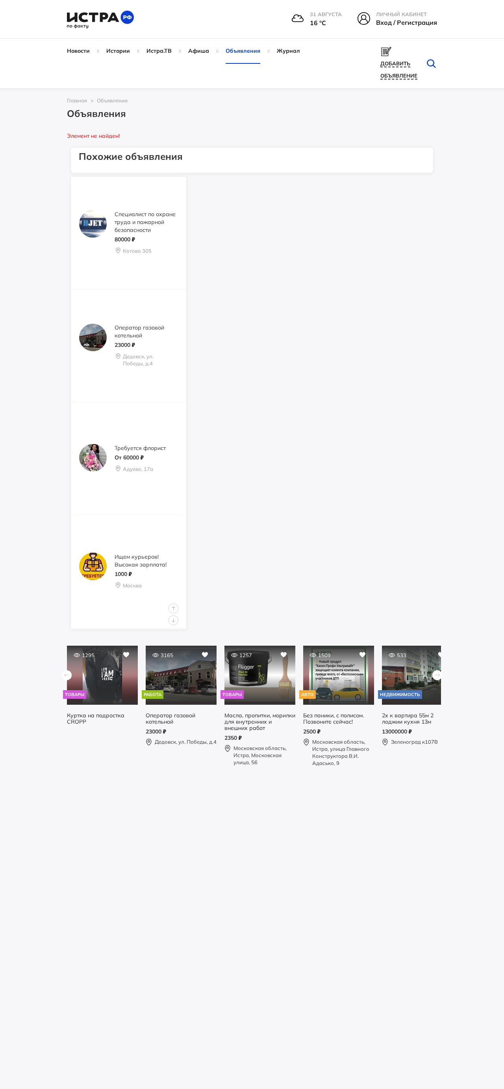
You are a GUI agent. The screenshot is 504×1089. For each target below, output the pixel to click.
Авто (307, 694)
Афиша (198, 50)
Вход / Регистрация (406, 22)
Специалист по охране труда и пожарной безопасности (145, 222)
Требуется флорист (140, 447)
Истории (118, 50)
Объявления (243, 50)
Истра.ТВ (159, 50)
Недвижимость (400, 694)
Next (173, 620)
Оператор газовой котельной (139, 331)
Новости (78, 50)
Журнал (288, 50)
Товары (74, 694)
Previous (173, 608)
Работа (152, 694)
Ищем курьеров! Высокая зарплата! (141, 560)
